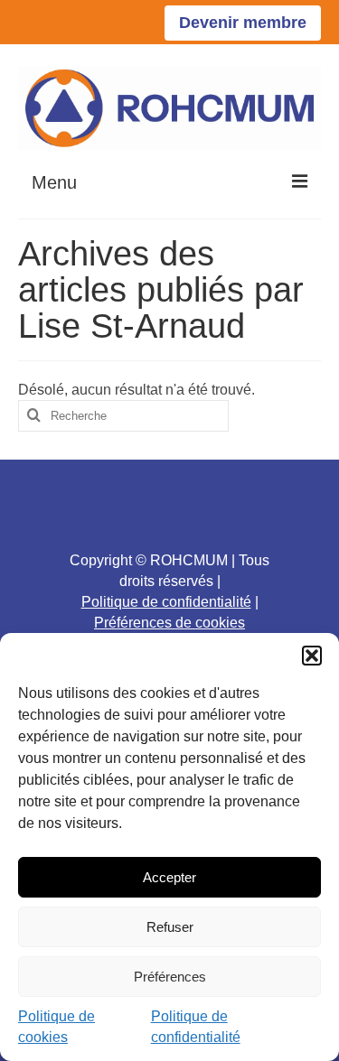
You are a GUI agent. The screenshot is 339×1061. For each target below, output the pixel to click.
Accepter (169, 877)
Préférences (170, 976)
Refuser (169, 927)
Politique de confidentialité (166, 602)
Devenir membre (242, 23)
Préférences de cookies (169, 622)
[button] (312, 656)
